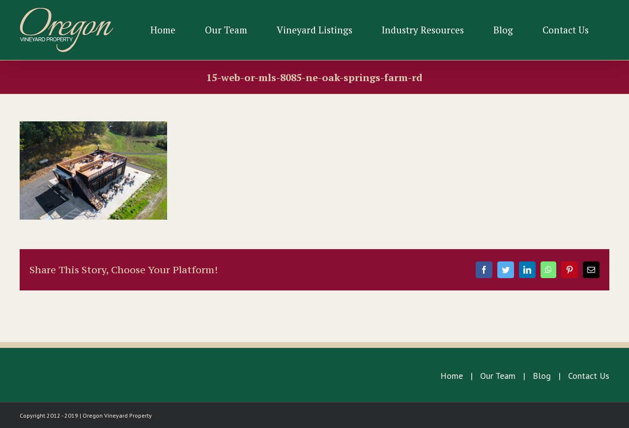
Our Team (497, 375)
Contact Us (588, 375)
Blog (542, 375)
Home (451, 375)
